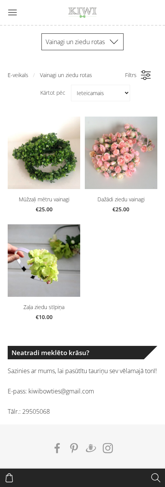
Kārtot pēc (52, 92)
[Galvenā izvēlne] (12, 12)
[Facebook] (57, 448)
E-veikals (18, 75)
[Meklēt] (156, 478)
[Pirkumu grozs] (9, 478)
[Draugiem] (91, 448)
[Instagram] (108, 448)
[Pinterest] (74, 448)
